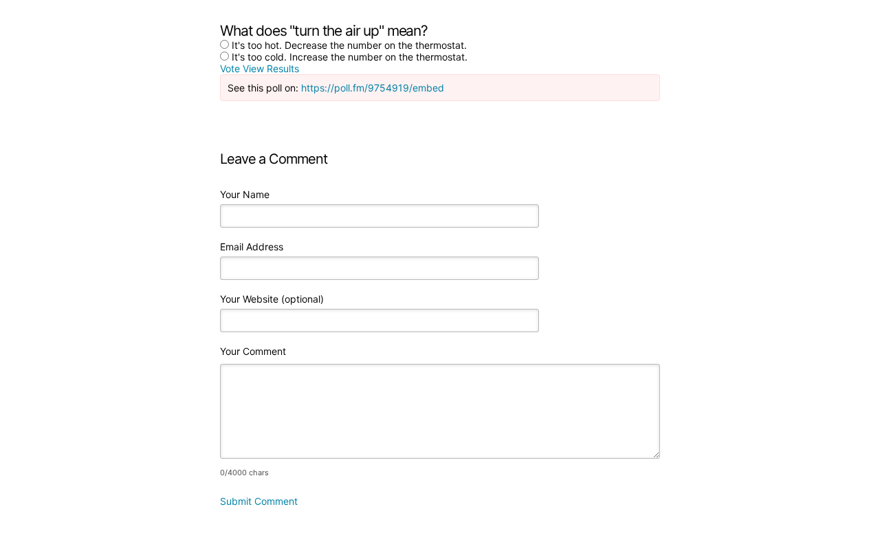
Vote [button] (231, 68)
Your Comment (253, 351)
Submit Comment (259, 501)
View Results (271, 68)
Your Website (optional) (272, 299)
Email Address (251, 246)
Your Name (245, 194)
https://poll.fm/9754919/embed (372, 88)
